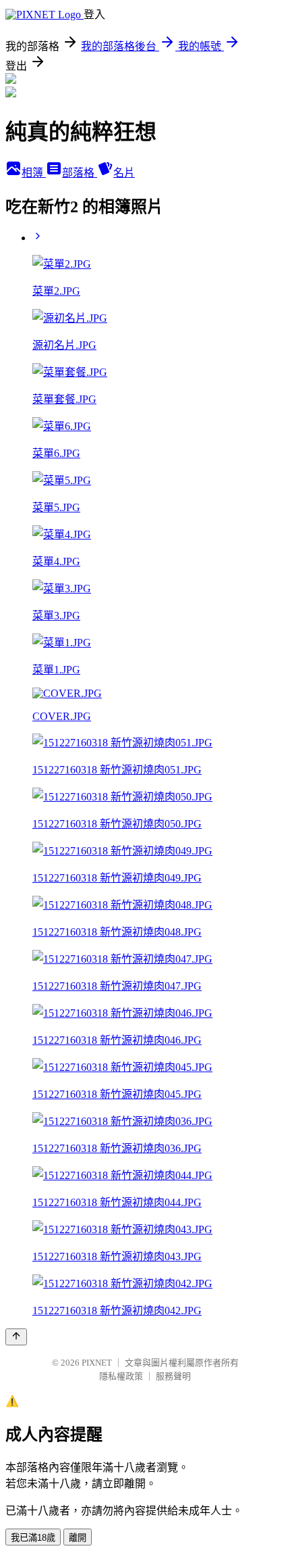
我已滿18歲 (33, 1538)
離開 (77, 1538)
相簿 (34, 172)
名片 (124, 172)
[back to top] (16, 1336)
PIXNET (97, 1363)
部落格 (79, 172)
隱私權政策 (121, 1376)
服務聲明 (173, 1376)
